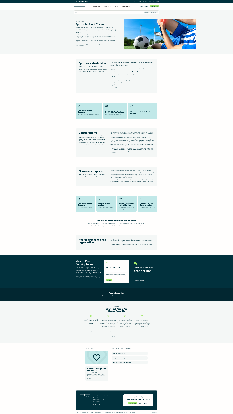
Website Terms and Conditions (87, 412)
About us (135, 1)
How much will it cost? (143, 1)
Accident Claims (96, 395)
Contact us (98, 401)
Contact (157, 1)
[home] (79, 6)
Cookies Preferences (97, 412)
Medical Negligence (125, 6)
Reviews (150, 1)
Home (76, 12)
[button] (97, 6)
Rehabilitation (116, 6)
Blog (154, 1)
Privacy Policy (78, 412)
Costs (103, 399)
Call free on (81, 1)
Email (108, 269)
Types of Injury (96, 397)
